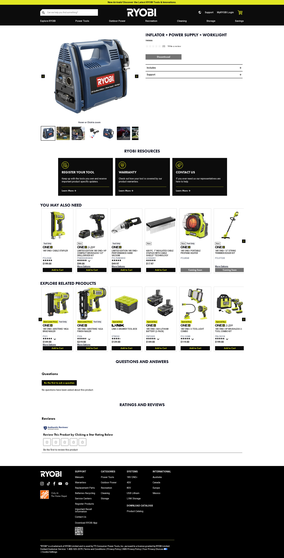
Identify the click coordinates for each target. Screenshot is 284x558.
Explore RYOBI (48, 21)
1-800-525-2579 (74, 549)
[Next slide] (136, 76)
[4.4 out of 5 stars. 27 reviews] (117, 338)
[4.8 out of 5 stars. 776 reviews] (48, 338)
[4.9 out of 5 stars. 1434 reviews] (151, 338)
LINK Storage (134, 498)
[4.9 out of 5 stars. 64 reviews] (82, 260)
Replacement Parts (85, 488)
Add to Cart (57, 269)
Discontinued (163, 56)
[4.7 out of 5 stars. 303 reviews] (82, 338)
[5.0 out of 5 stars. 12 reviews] (48, 260)
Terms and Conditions (94, 549)
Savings (239, 21)
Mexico (156, 493)
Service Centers (83, 498)
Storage (210, 21)
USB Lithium (133, 493)
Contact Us (80, 517)
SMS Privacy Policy (131, 549)
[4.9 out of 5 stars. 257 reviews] (220, 338)
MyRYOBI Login (225, 12)
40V (129, 482)
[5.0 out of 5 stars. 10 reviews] (151, 260)
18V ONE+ (132, 477)
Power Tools (82, 21)
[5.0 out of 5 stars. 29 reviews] (117, 260)
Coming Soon (195, 269)
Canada (156, 482)
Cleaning (182, 21)
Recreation (151, 21)
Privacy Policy (114, 549)
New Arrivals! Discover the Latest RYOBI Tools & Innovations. (142, 2)
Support (209, 12)
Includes (151, 67)
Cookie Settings (49, 552)
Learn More (68, 190)
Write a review (174, 46)
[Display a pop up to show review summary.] (89, 261)
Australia (157, 477)
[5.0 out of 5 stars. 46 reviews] (186, 338)
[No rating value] (154, 46)
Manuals (79, 477)
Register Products (84, 504)
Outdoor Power (117, 21)
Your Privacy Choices (153, 549)
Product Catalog (135, 511)
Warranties (80, 482)
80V (129, 488)
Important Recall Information (83, 510)
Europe (156, 488)
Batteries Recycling (85, 493)
